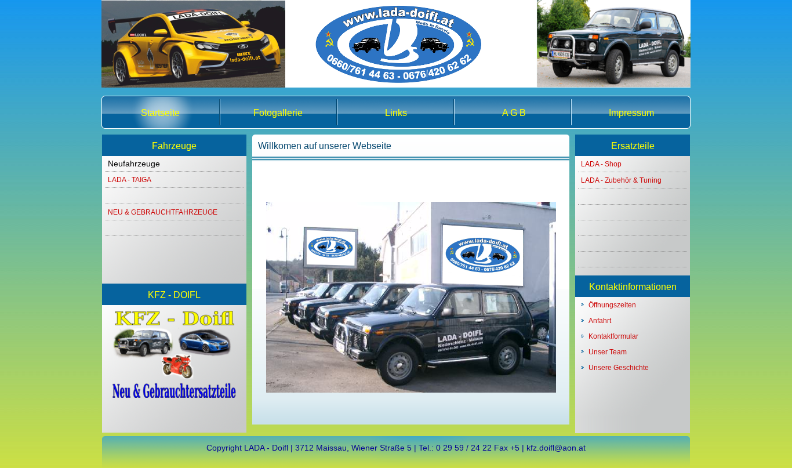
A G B (514, 113)
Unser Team (607, 352)
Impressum (631, 113)
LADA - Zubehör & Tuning (621, 180)
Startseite (160, 113)
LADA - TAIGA (129, 180)
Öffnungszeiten (612, 305)
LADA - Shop (601, 164)
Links (396, 113)
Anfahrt (599, 321)
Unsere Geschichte (618, 368)
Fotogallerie (278, 113)
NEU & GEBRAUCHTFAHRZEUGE (162, 212)
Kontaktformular (613, 336)
